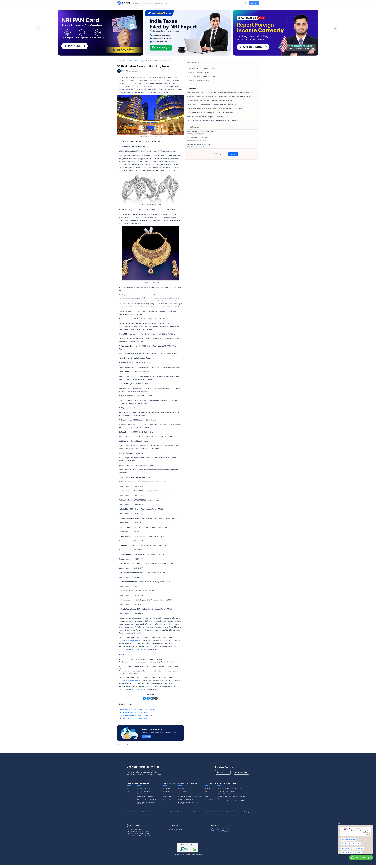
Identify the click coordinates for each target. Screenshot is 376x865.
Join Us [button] (254, 3)
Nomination (181, 788)
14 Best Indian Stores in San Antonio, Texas (201, 76)
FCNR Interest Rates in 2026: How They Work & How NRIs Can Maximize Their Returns (215, 108)
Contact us (231, 812)
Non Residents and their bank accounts (188, 802)
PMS (164, 794)
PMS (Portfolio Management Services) (146, 802)
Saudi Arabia (209, 799)
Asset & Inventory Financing (146, 799)
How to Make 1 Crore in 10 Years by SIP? (230, 801)
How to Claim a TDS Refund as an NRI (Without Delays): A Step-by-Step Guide (212, 104)
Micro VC (140, 794)
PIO (128, 791)
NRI (128, 788)
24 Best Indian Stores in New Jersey (198, 80)
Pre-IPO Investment (143, 791)
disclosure (145, 812)
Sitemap (246, 812)
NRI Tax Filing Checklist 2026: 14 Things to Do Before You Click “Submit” (210, 112)
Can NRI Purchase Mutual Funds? (197, 139)
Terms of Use (194, 812)
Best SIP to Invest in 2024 (225, 791)
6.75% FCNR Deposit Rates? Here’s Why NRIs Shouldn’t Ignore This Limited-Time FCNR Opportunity (219, 96)
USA (206, 791)
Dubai (206, 796)
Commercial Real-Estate (145, 796)
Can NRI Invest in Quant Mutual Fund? (199, 145)
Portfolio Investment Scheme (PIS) (189, 796)
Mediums (208, 788)
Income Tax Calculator (166, 800)
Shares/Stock (167, 796)
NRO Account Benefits (185, 799)
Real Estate (166, 788)
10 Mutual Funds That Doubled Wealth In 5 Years (231, 797)
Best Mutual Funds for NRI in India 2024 (230, 788)
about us (160, 812)
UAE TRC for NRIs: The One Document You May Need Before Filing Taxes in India (213, 121)
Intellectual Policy (213, 812)
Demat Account (183, 794)
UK (205, 794)
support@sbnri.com (175, 829)
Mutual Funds (167, 791)
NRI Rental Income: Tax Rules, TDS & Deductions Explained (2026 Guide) (210, 100)
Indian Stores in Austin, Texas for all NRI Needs (202, 68)
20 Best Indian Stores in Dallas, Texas (199, 72)
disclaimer (131, 812)
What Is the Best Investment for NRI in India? (201, 133)
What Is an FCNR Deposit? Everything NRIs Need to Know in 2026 (208, 117)
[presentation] (38, 28)
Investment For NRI (143, 788)
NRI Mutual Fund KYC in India (226, 794)
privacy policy (176, 812)
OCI (128, 794)
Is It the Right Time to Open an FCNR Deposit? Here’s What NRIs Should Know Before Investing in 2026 (220, 92)
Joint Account (182, 791)
